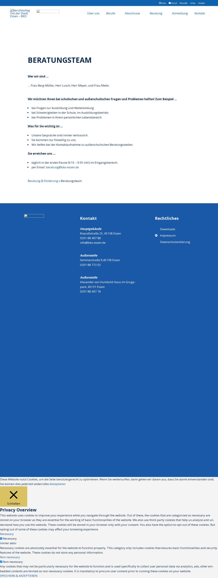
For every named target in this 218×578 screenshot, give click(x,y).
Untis (193, 3)
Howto (201, 3)
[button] (205, 23)
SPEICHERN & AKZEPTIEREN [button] (18, 576)
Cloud (174, 3)
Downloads (167, 229)
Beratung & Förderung (43, 181)
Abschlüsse (132, 13)
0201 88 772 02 (90, 265)
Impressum (168, 235)
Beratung (156, 13)
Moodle (184, 3)
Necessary (10, 538)
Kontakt (199, 13)
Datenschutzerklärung (175, 242)
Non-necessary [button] (10, 557)
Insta (163, 3)
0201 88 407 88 (90, 238)
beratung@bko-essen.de (62, 167)
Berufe (110, 13)
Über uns (93, 13)
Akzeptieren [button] (58, 484)
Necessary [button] (7, 534)
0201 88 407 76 (90, 291)
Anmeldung (180, 13)
